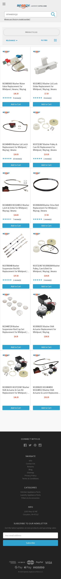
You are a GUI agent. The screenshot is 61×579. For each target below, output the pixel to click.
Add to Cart (16, 104)
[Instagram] (40, 445)
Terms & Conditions (30, 478)
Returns (30, 466)
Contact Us (30, 463)
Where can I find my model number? (17, 19)
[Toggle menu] (4, 4)
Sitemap (30, 472)
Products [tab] (31, 32)
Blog (30, 469)
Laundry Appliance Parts (30, 495)
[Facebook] (25, 445)
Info (30, 460)
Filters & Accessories (30, 498)
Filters (44, 40)
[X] (30, 445)
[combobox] (30, 14)
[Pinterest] (35, 445)
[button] (55, 40)
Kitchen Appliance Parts (31, 492)
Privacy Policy (30, 475)
